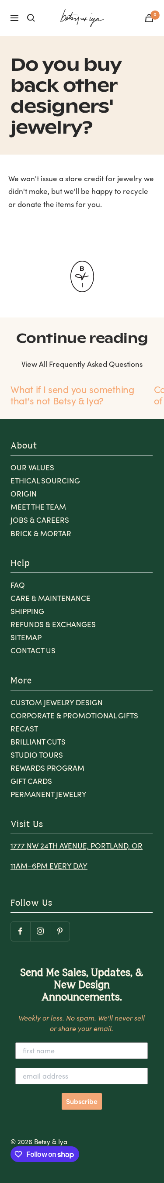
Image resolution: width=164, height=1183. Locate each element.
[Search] (31, 18)
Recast (24, 729)
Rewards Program (47, 768)
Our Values (32, 467)
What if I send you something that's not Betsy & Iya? (72, 395)
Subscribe (82, 1101)
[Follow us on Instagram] (40, 931)
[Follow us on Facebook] (20, 931)
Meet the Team (38, 507)
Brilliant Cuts (38, 742)
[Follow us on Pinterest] (60, 931)
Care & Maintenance (50, 598)
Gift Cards (31, 781)
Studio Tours (36, 755)
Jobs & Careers (39, 520)
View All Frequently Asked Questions (82, 364)
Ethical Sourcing (45, 481)
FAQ (17, 585)
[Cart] (149, 18)
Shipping (27, 611)
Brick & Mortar (40, 533)
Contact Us (33, 650)
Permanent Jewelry (48, 794)
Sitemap (26, 637)
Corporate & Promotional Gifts (74, 715)
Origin (23, 494)
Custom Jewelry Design (56, 702)
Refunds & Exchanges (53, 624)
